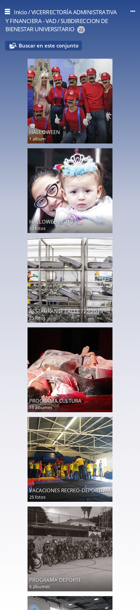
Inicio (20, 12)
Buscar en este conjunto (48, 45)
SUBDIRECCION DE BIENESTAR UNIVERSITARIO (56, 25)
